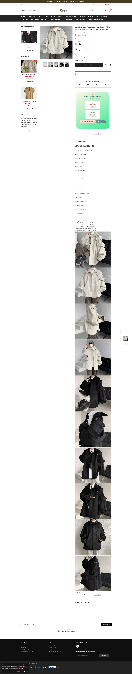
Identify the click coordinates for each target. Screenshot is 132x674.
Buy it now (92, 70)
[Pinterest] (22, 5)
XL (87, 50)
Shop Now (100, 121)
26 (77, 74)
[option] (56, 42)
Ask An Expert (97, 133)
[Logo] (63, 10)
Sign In (101, 4)
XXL (91, 50)
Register (96, 4)
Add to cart (29, 50)
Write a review (106, 624)
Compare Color (68, 57)
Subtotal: (77, 60)
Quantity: (77, 54)
